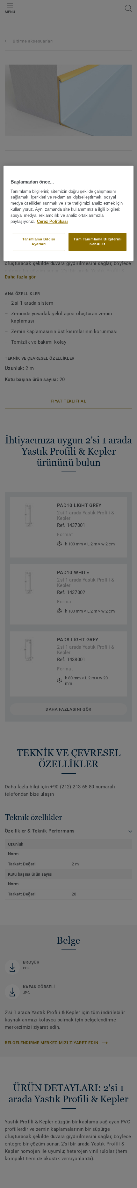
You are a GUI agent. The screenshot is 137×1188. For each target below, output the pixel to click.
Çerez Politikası (52, 221)
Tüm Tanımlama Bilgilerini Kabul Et (98, 241)
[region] (69, 213)
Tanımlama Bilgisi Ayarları (38, 241)
